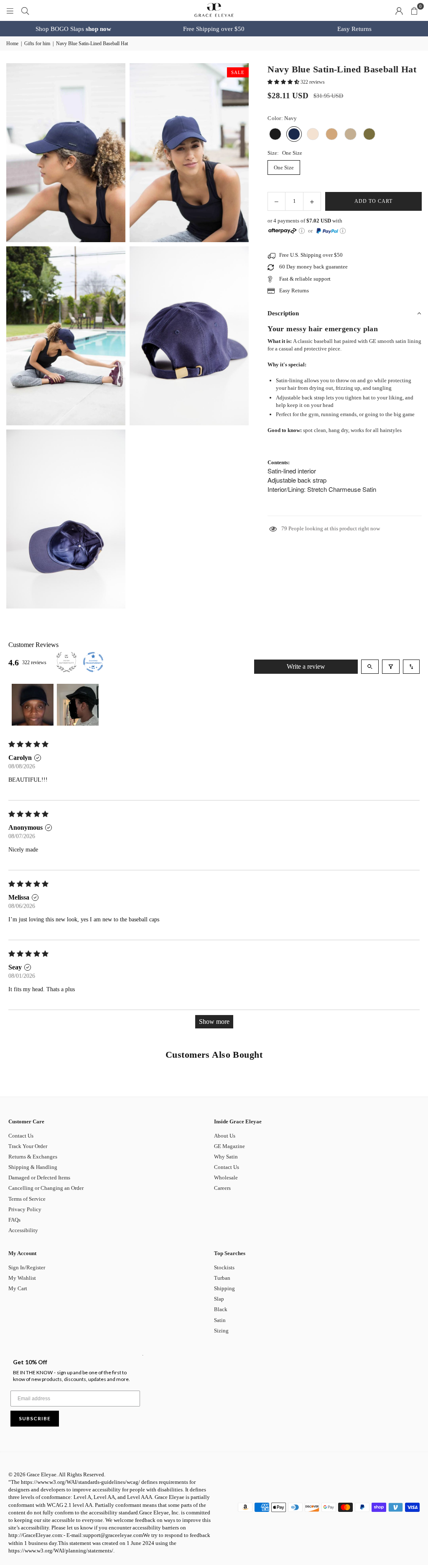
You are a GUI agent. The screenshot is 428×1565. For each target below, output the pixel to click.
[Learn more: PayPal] (343, 231)
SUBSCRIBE (35, 1418)
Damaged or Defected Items (39, 1177)
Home (12, 43)
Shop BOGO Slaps (73, 29)
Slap (219, 1299)
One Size (284, 167)
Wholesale (226, 1177)
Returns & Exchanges (32, 1156)
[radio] (275, 134)
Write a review (306, 666)
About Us (224, 1136)
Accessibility (23, 1230)
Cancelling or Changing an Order (46, 1188)
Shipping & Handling (32, 1167)
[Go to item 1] (33, 705)
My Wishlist (22, 1278)
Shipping (224, 1288)
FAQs (14, 1220)
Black (220, 1309)
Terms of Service (27, 1199)
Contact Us (20, 1136)
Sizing (221, 1330)
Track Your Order (27, 1146)
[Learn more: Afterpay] (302, 231)
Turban (222, 1278)
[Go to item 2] (78, 705)
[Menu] (10, 10)
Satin (220, 1320)
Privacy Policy (24, 1209)
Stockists (224, 1267)
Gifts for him (37, 43)
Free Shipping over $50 (214, 29)
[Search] (25, 10)
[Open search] (370, 667)
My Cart (17, 1288)
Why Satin (226, 1156)
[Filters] (391, 667)
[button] (414, 10)
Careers (222, 1188)
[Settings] (399, 10)
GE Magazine (229, 1146)
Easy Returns (354, 29)
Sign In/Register (26, 1267)
